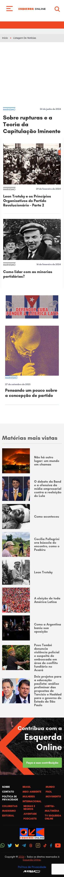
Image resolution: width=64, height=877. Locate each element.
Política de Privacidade (32, 867)
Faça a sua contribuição (42, 762)
